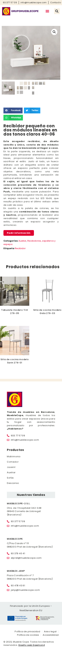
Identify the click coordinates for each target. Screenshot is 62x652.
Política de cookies (28, 635)
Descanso (13, 483)
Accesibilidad (51, 635)
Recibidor (20, 248)
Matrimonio (14, 456)
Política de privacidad (27, 631)
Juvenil (11, 467)
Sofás (10, 477)
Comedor (13, 461)
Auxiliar (22, 240)
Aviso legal (50, 631)
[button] (47, 11)
